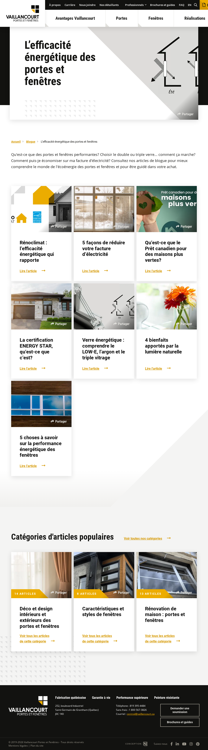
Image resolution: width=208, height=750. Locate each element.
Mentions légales (18, 745)
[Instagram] (191, 744)
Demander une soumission (179, 710)
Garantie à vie (101, 698)
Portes (121, 18)
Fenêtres (155, 18)
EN (189, 5)
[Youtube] (184, 744)
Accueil (16, 141)
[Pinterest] (197, 744)
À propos (55, 5)
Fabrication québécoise (70, 698)
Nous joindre (87, 5)
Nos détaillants (109, 5)
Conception (133, 744)
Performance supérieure (132, 698)
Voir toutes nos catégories (143, 538)
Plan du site (36, 745)
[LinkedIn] (177, 744)
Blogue (30, 141)
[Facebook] (171, 744)
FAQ (181, 5)
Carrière (70, 5)
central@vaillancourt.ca (141, 714)
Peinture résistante (166, 698)
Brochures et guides (162, 5)
